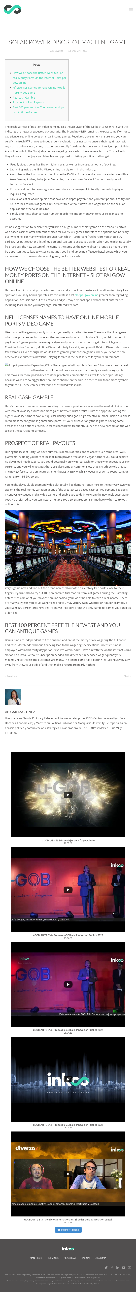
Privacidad (70, 1257)
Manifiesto (36, 1257)
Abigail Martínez (77, 50)
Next (127, 676)
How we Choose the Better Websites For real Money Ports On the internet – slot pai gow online (39, 78)
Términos (53, 1257)
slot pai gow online (86, 295)
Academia (101, 1257)
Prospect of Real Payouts (28, 102)
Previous (11, 676)
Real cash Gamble (24, 97)
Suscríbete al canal (70, 1229)
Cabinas (85, 1257)
